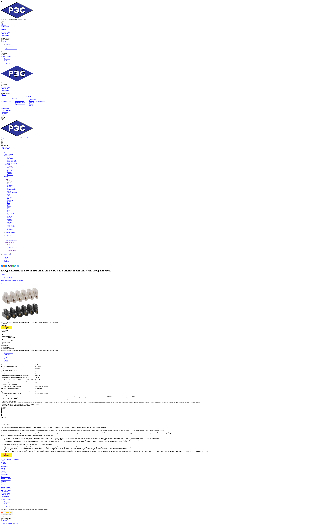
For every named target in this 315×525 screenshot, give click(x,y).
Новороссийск (11, 213)
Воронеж (9, 201)
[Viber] (11, 266)
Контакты (3, 472)
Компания (10, 167)
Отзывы (6, 357)
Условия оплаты (5, 477)
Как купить (10, 158)
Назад (10, 157)
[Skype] (15, 266)
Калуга (9, 207)
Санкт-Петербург (12, 192)
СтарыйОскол (11, 226)
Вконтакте (7, 59)
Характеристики (8, 353)
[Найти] (2, 23)
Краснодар (10, 185)
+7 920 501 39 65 (5, 32)
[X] (9, 266)
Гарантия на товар (6, 480)
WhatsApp (7, 63)
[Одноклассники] (4, 266)
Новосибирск (11, 188)
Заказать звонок (11, 250)
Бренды (3, 462)
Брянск (9, 198)
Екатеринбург (11, 183)
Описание (7, 354)
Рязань (9, 217)
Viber (5, 60)
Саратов (9, 220)
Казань (9, 206)
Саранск (9, 219)
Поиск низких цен (5, 518)
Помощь (3, 484)
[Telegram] (18, 266)
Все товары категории (7, 457)
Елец (8, 204)
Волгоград (10, 200)
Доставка (6, 361)
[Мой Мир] (6, 266)
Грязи (8, 203)
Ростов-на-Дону (11, 189)
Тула (8, 195)
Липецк (9, 210)
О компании (4, 466)
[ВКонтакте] (2, 266)
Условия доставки (6, 478)
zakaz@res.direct (6, 56)
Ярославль (10, 229)
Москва (9, 186)
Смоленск (10, 222)
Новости (3, 468)
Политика (3, 483)
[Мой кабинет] (1, 139)
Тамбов (9, 228)
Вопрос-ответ (4, 491)
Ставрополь (10, 225)
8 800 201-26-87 (5, 35)
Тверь (8, 194)
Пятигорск (10, 216)
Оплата (6, 360)
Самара (9, 191)
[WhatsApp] (13, 266)
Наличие (6, 356)
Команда (3, 469)
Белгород (9, 197)
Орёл (8, 214)
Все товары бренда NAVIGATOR (10, 459)
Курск (9, 209)
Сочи (8, 223)
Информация (4, 474)
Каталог (3, 460)
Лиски (9, 211)
